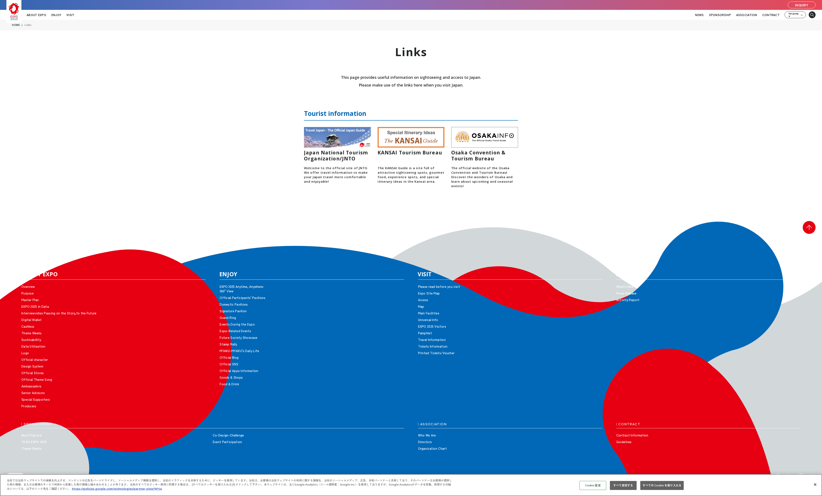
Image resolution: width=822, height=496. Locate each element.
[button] (809, 227)
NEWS (699, 15)
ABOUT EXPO (36, 15)
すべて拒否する (623, 485)
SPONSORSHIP (720, 15)
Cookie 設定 (593, 485)
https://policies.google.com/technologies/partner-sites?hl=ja (117, 489)
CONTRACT (771, 15)
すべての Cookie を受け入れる (662, 485)
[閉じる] (815, 484)
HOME (16, 25)
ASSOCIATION (746, 15)
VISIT (70, 15)
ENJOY (56, 15)
